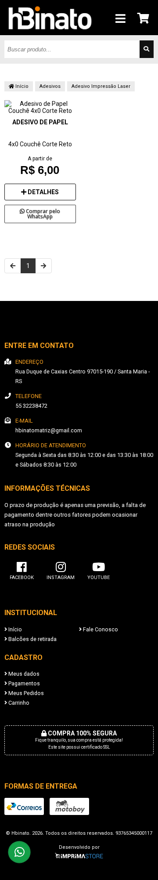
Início (21, 86)
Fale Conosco (100, 629)
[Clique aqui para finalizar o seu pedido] (144, 18)
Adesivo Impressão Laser (101, 86)
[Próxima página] (43, 265)
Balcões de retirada (32, 639)
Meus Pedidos (25, 693)
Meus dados (23, 673)
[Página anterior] (12, 265)
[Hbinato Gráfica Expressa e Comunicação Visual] (50, 32)
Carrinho (18, 702)
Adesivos (50, 86)
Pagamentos (23, 683)
